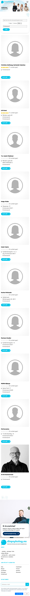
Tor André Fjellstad (7, 156)
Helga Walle (5, 201)
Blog (2, 558)
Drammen (18, 572)
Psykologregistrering (10, 533)
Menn (10, 23)
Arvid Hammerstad (7, 474)
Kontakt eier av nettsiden (7, 556)
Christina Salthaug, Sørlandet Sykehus (13, 65)
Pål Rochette (5, 429)
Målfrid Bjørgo (5, 383)
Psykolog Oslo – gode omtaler (8, 555)
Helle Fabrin (5, 247)
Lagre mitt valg (19, 593)
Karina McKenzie (6, 292)
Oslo (2, 566)
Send (27, 584)
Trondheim (3, 570)
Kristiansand (4, 574)
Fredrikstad (18, 566)
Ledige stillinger (4, 553)
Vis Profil (4, 77)
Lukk (27, 593)
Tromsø (18, 568)
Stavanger (3, 572)
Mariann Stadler (6, 338)
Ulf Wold (4, 110)
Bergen (2, 568)
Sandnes (18, 570)
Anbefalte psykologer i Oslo (7, 551)
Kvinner (15, 23)
